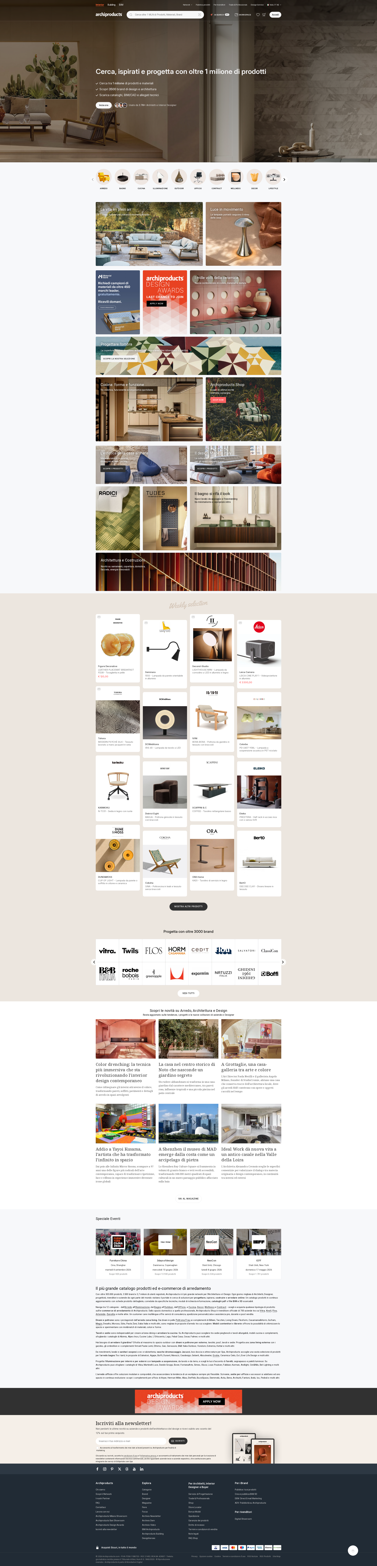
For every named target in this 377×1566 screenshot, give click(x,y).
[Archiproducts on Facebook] (98, 1468)
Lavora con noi (103, 1512)
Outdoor (168, 1307)
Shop (191, 1503)
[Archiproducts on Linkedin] (141, 1468)
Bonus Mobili (194, 1512)
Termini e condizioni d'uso (234, 1556)
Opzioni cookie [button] (205, 1556)
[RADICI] (118, 518)
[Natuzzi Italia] (223, 973)
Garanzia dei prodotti (198, 1520)
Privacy (194, 1556)
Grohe (216, 1355)
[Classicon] (269, 950)
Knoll (268, 1310)
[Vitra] (107, 950)
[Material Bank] (118, 302)
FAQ (98, 1503)
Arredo (128, 1307)
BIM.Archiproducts (151, 1529)
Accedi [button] (275, 15)
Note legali (193, 1534)
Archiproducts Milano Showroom (111, 1516)
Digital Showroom (243, 1519)
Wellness (209, 1307)
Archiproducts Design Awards (110, 1525)
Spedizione (193, 1516)
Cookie (217, 1556)
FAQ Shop (193, 1538)
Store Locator (195, 1507)
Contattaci (101, 1507)
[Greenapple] (153, 973)
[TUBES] (165, 518)
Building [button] (111, 4)
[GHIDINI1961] (246, 973)
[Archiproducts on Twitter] (120, 1468)
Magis (99, 1323)
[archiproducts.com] (109, 14)
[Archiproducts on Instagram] (105, 1468)
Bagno (157, 1307)
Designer (146, 1498)
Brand (145, 1494)
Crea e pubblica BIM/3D (246, 1494)
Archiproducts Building (153, 1534)
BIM (121, 4)
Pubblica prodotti (203, 5)
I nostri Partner (103, 1498)
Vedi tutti (188, 993)
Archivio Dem (148, 1520)
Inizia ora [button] (103, 105)
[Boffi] (269, 973)
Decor (200, 1307)
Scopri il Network (104, 1494)
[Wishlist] (258, 15)
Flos (274, 1310)
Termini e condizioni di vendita (202, 1529)
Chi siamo (100, 1489)
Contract (221, 1307)
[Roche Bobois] (130, 973)
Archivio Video (149, 1525)
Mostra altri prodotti (188, 906)
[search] (131, 15)
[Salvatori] (246, 950)
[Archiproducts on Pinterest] (112, 1468)
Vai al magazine (188, 1199)
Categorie (147, 1489)
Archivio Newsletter (151, 1516)
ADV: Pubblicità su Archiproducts (250, 1503)
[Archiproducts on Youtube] (134, 1468)
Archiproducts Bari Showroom (110, 1520)
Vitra (262, 1310)
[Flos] (153, 950)
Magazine (147, 1503)
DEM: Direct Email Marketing (248, 1498)
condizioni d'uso (130, 1456)
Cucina (192, 1307)
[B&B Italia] (107, 973)
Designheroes (148, 1538)
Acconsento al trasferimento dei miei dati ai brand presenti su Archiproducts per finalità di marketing (136, 1449)
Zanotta (111, 1314)
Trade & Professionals (238, 5)
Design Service (257, 5)
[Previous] (92, 179)
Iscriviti (180, 1441)
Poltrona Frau (183, 1320)
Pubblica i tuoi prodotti (245, 1489)
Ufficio (182, 1307)
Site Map (277, 1556)
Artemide (101, 1314)
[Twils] (130, 950)
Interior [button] (100, 4)
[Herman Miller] (177, 973)
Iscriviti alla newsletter (106, 1529)
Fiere (144, 1507)
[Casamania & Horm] (177, 950)
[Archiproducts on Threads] (127, 1468)
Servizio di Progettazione (200, 1494)
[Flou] (223, 950)
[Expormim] (200, 973)
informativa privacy (148, 1456)
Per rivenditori (219, 5)
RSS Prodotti (265, 1556)
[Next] (284, 179)
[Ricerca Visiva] (200, 15)
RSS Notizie (252, 1556)
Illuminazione (142, 1307)
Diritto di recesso (196, 1525)
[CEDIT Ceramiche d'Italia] (200, 950)
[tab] (191, 5)
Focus (145, 1512)
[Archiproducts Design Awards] (165, 302)
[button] (187, 4)
